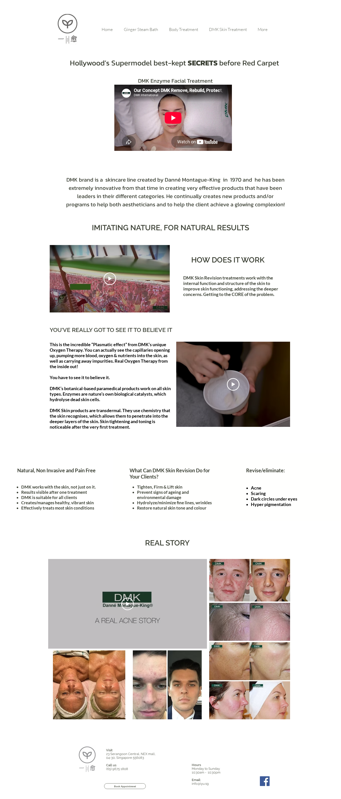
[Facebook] (265, 781)
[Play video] (110, 278)
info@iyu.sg (200, 784)
